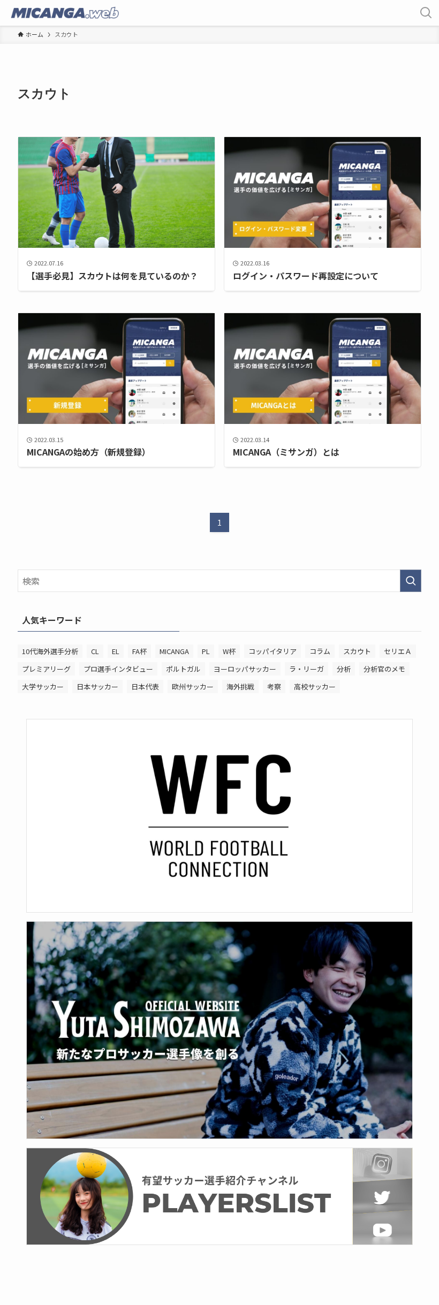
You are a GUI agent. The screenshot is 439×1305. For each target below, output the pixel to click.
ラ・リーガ (306, 669)
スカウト (357, 651)
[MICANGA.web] (64, 13)
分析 (344, 669)
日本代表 (145, 686)
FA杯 (139, 651)
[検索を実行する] (410, 581)
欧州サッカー (193, 686)
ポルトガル (183, 669)
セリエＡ (398, 651)
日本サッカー (97, 686)
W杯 (229, 651)
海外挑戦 (240, 686)
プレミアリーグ (46, 669)
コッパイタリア (272, 651)
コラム (319, 651)
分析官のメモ (384, 669)
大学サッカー (43, 686)
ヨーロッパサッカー (245, 669)
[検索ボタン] (426, 13)
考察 (274, 686)
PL (206, 651)
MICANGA (174, 651)
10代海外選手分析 (50, 651)
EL (115, 651)
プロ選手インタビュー (118, 669)
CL (95, 651)
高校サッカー (315, 686)
